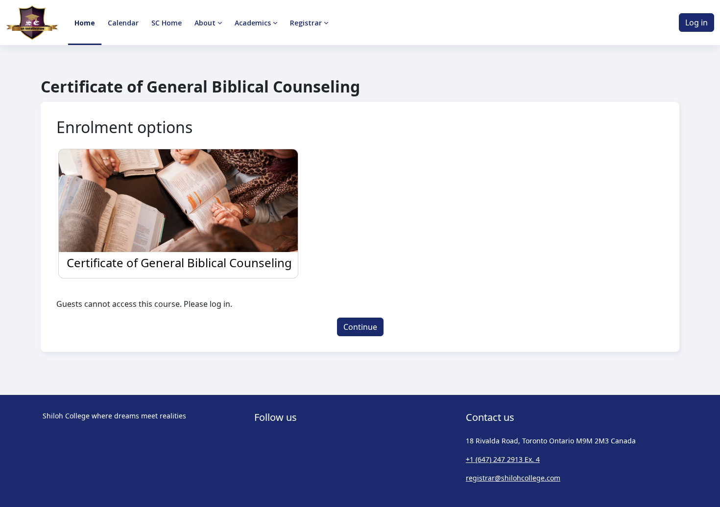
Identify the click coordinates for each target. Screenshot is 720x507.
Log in (696, 22)
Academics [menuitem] (253, 22)
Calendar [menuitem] (123, 22)
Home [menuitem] (84, 22)
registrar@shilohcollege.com (513, 478)
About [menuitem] (205, 22)
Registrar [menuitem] (306, 22)
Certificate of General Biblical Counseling (179, 262)
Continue (360, 327)
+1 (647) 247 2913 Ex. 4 (503, 459)
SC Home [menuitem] (166, 22)
